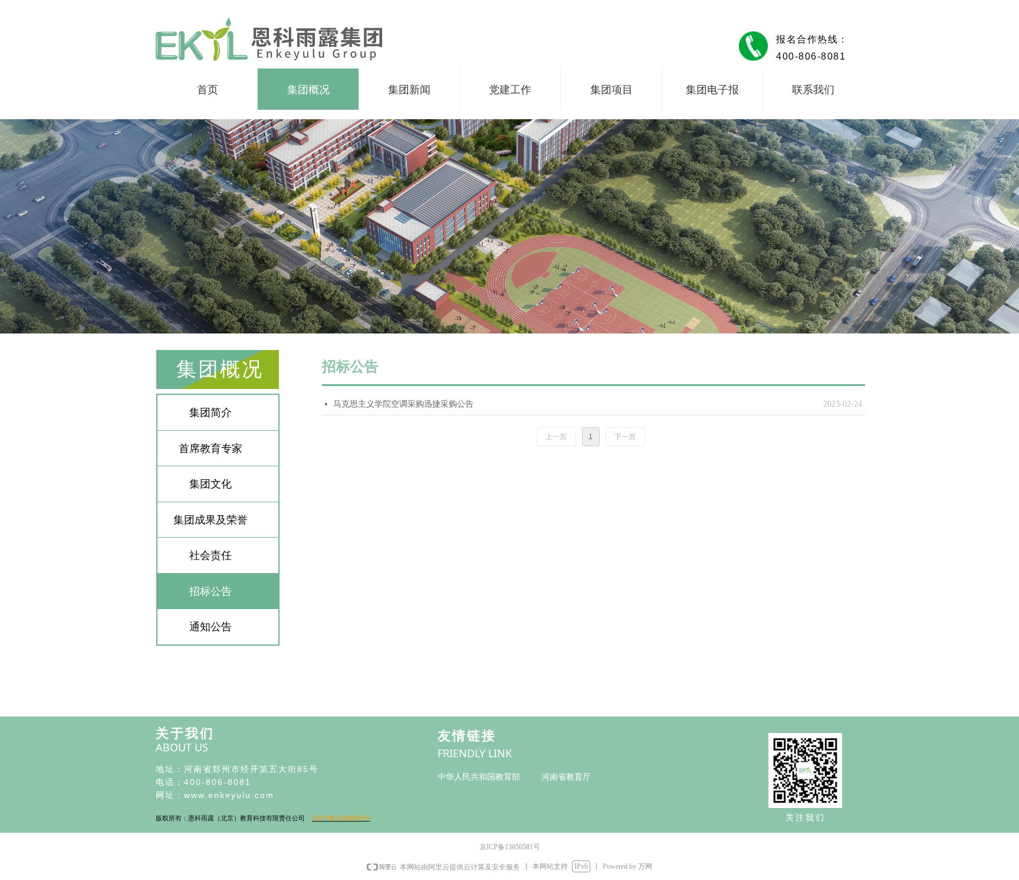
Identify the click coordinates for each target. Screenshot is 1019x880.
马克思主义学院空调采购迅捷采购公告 (403, 404)
